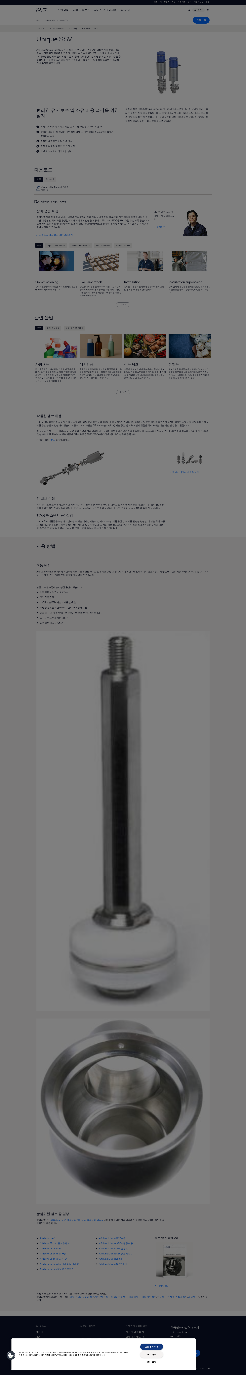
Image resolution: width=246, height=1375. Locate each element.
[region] (103, 1354)
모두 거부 (151, 1354)
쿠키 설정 (151, 1362)
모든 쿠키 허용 (151, 1346)
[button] (11, 1355)
